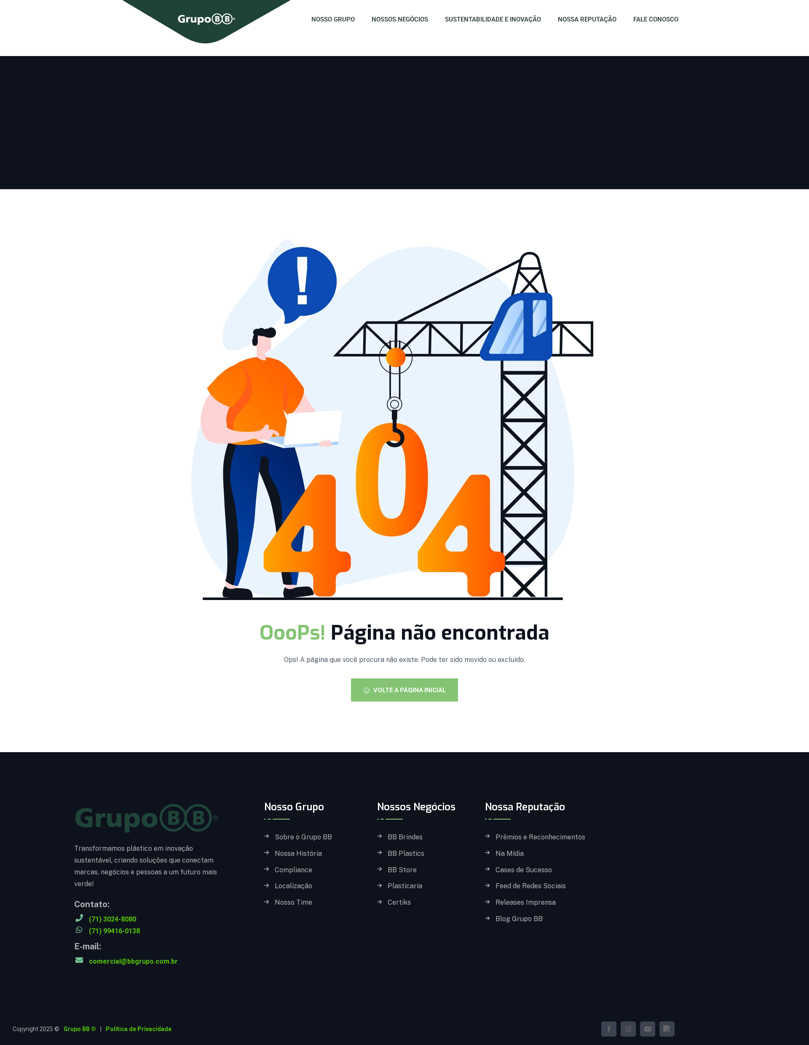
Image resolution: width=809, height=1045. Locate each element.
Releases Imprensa (526, 902)
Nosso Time (293, 902)
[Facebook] (608, 1029)
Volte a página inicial (409, 690)
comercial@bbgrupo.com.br (133, 961)
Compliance (293, 870)
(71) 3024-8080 (112, 919)
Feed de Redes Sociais (531, 886)
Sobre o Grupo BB (303, 837)
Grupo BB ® (80, 1029)
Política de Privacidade (138, 1029)
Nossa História (298, 853)
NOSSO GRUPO (333, 19)
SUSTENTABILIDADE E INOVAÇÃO (493, 19)
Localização (293, 886)
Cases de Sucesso (524, 870)
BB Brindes (405, 837)
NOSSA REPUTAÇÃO (587, 19)
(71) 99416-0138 (114, 931)
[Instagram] (628, 1029)
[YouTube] (647, 1029)
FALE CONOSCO (655, 19)
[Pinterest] (667, 1029)
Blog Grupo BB (519, 919)
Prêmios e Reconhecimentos (540, 837)
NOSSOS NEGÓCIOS (400, 19)
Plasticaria (405, 886)
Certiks (399, 902)
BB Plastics (406, 853)
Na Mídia (510, 853)
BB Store (402, 870)
